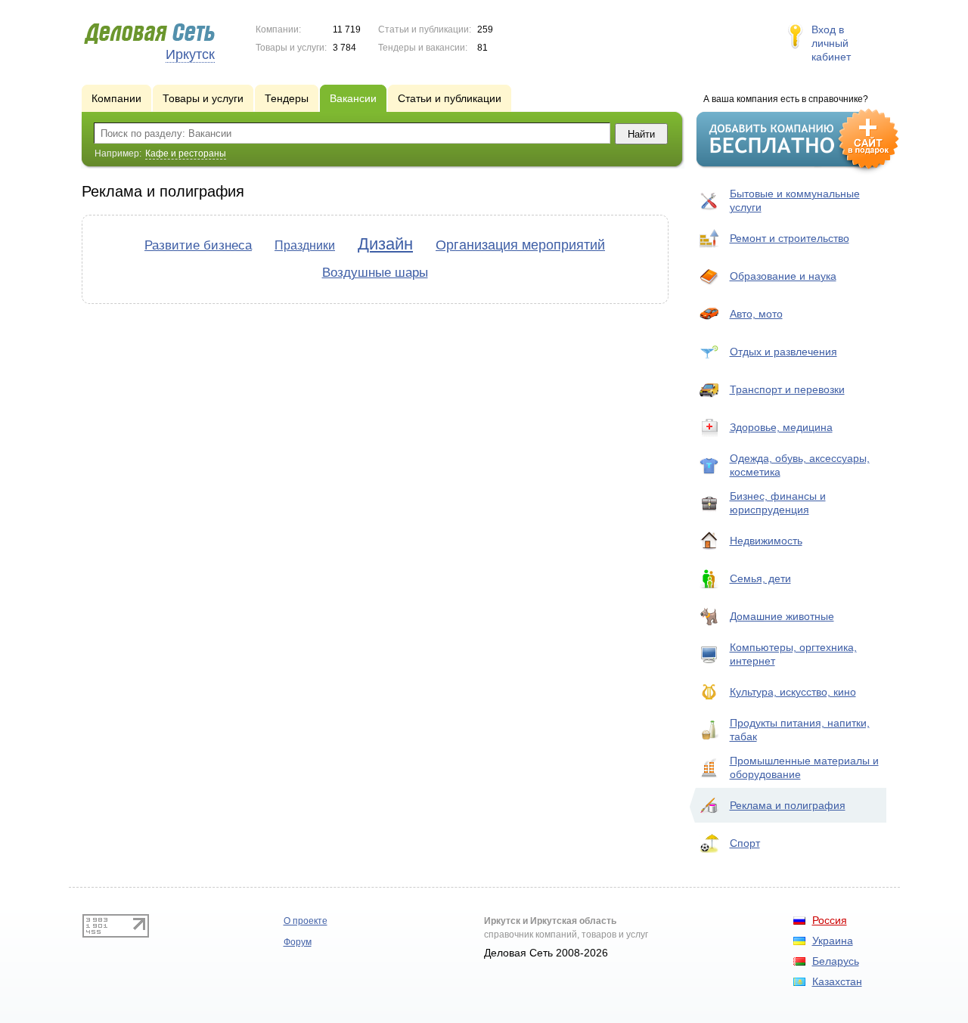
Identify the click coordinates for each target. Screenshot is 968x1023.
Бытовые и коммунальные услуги (795, 200)
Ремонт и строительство (789, 238)
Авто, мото (756, 314)
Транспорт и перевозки (787, 389)
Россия (829, 920)
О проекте (305, 921)
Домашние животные (782, 616)
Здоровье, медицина (781, 427)
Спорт (745, 843)
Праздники (305, 245)
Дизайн (385, 243)
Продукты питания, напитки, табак (800, 729)
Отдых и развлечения (783, 352)
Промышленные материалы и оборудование (804, 767)
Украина (832, 941)
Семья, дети (760, 578)
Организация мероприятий (520, 245)
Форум (298, 942)
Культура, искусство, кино (793, 692)
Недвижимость (766, 541)
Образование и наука (783, 276)
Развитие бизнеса (198, 245)
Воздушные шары (375, 272)
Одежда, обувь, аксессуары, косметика (800, 465)
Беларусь (835, 961)
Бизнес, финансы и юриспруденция (778, 503)
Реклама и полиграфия (787, 805)
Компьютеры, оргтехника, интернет (793, 654)
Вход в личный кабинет (831, 43)
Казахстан (837, 981)
